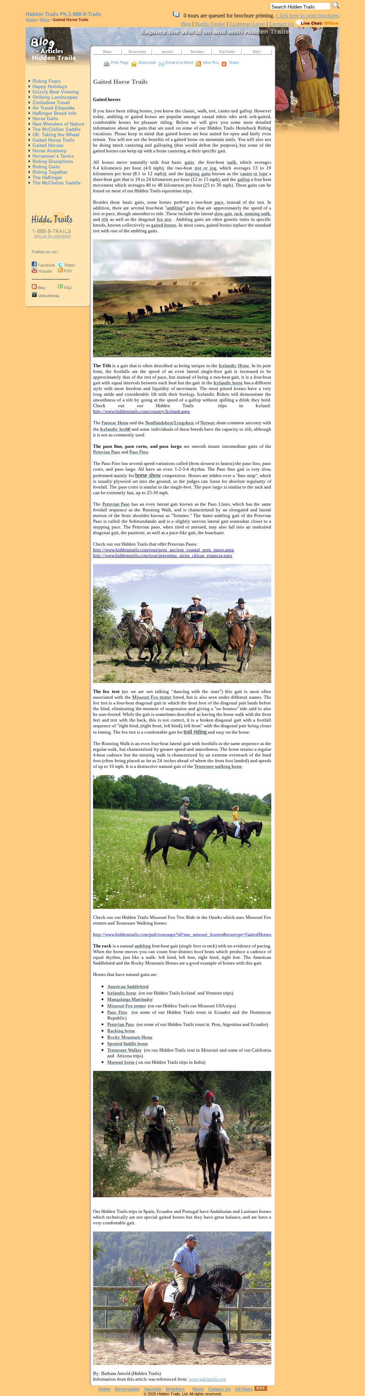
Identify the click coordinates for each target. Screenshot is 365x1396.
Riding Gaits (45, 167)
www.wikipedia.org (207, 1379)
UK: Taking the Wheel (55, 134)
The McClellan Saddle (56, 129)
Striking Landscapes (54, 97)
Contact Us (281, 24)
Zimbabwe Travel (50, 102)
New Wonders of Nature (57, 124)
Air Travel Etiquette (52, 108)
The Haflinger (46, 177)
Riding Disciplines (52, 161)
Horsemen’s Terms (52, 156)
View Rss (211, 62)
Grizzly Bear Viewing (55, 92)
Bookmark (147, 62)
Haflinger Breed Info (54, 113)
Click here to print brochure (307, 15)
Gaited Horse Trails (52, 140)
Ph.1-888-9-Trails (80, 14)
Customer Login (247, 24)
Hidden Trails (42, 14)
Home (31, 19)
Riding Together (49, 172)
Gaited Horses (47, 145)
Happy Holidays (49, 86)
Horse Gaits (44, 118)
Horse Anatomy (48, 150)
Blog (44, 19)
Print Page (120, 62)
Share (234, 62)
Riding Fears (46, 81)
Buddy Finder (210, 24)
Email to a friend (179, 62)
